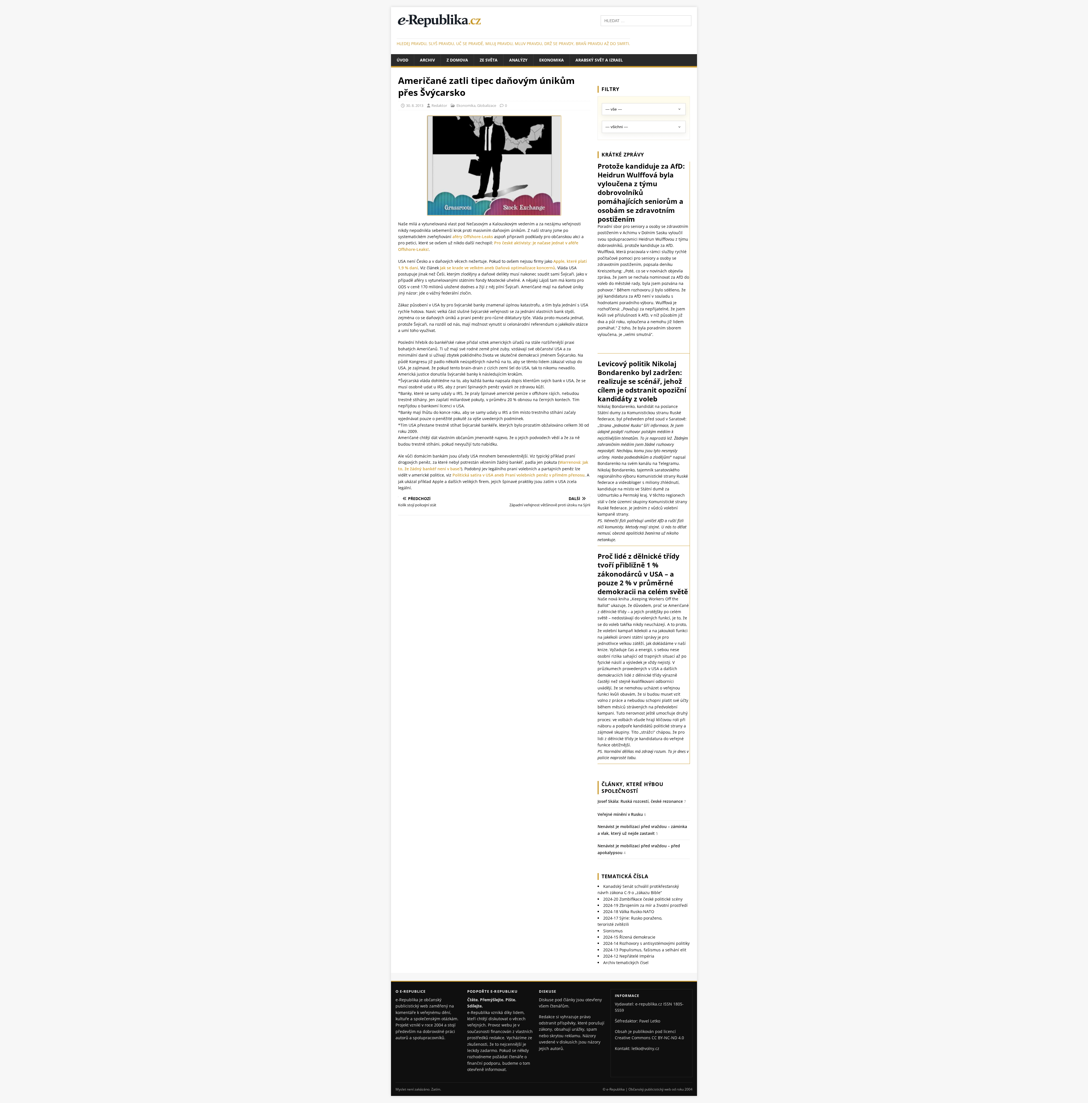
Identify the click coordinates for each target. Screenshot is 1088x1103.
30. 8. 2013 (414, 105)
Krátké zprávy (623, 154)
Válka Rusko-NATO (628, 911)
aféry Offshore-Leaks (472, 236)
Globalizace (486, 105)
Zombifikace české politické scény (643, 899)
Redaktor (439, 105)
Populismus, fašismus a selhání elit (644, 949)
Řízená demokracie (629, 937)
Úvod (402, 60)
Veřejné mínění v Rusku (620, 814)
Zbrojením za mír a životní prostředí (645, 905)
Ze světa (489, 60)
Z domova (457, 60)
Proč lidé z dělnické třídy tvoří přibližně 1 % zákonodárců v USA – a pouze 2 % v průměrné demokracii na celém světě (643, 573)
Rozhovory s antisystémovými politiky (646, 943)
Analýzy (518, 60)
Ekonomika (551, 60)
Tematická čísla (625, 876)
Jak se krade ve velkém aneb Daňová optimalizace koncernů (497, 267)
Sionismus (613, 930)
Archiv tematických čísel (626, 962)
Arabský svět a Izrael (599, 60)
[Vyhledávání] (646, 20)
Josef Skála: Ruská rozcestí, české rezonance (640, 801)
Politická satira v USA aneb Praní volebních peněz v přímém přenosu (518, 475)
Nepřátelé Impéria (628, 956)
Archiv (427, 60)
